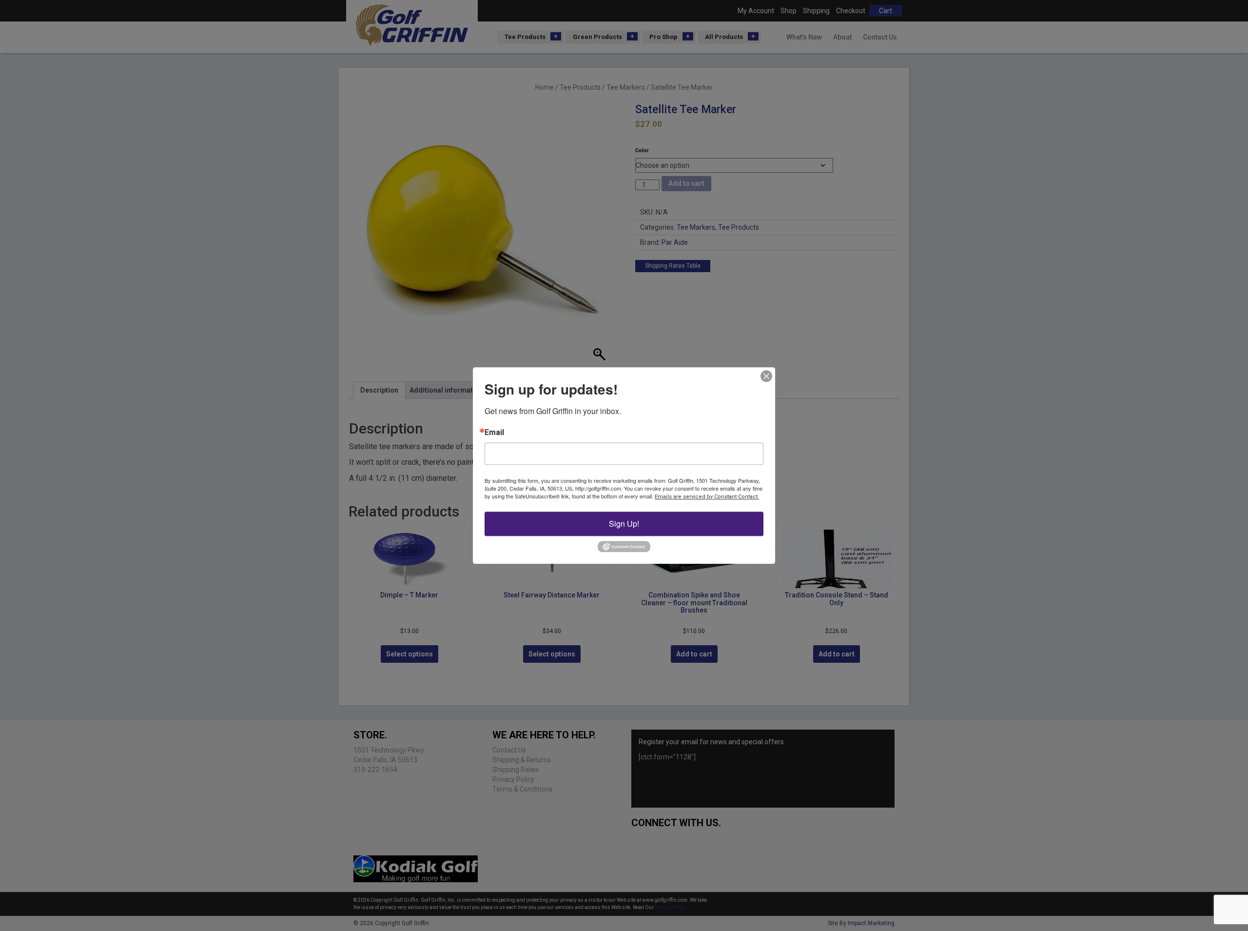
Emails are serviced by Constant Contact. (707, 497)
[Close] (766, 376)
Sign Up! (624, 523)
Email (494, 432)
